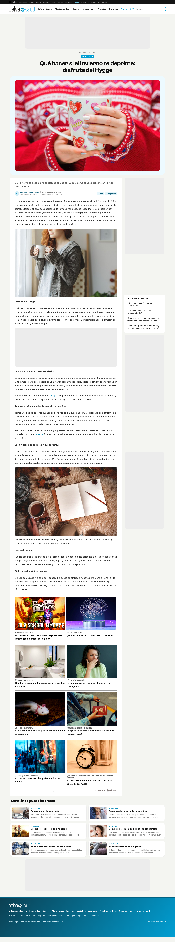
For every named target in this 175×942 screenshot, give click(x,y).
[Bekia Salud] (22, 9)
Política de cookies (50, 921)
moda (20, 915)
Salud (77, 2)
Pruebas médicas (108, 911)
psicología (76, 915)
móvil (36, 455)
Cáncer (76, 9)
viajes (96, 915)
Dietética (113, 9)
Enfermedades (45, 9)
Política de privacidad (30, 921)
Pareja (60, 2)
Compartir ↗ (111, 194)
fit (91, 915)
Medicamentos (62, 9)
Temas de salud (142, 911)
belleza (27, 915)
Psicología (85, 2)
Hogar (93, 2)
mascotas (59, 915)
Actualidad (23, 2)
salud (68, 915)
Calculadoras (125, 911)
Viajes (104, 2)
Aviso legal (13, 921)
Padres (53, 2)
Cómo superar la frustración (45, 811)
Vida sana (126, 9)
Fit (99, 2)
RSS (63, 921)
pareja (51, 915)
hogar (85, 915)
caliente (38, 434)
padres (43, 915)
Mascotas (69, 2)
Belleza (38, 2)
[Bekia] (13, 2)
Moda (31, 2)
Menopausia (89, 9)
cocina (36, 915)
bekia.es (12, 915)
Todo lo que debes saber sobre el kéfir (51, 846)
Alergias (102, 9)
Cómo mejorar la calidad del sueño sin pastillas (133, 829)
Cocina (46, 2)
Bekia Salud (83, 52)
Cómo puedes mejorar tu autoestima (128, 811)
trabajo (52, 395)
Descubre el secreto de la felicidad (49, 829)
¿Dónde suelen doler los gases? (125, 846)
